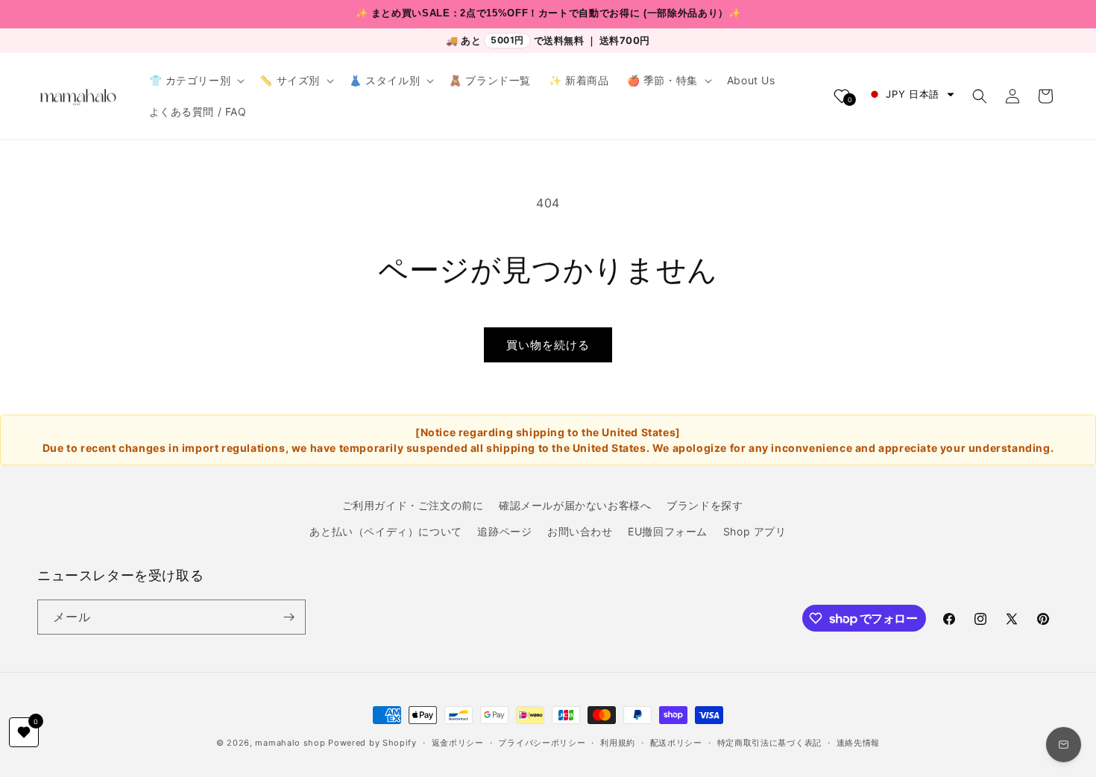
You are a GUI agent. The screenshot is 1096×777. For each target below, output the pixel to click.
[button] (195, 80)
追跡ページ (504, 531)
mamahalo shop (290, 742)
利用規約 (617, 742)
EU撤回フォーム (668, 531)
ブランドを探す (705, 505)
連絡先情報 (859, 742)
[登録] (288, 617)
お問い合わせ (580, 531)
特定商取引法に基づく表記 (769, 742)
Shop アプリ (755, 531)
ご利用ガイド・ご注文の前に (413, 505)
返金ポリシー (458, 742)
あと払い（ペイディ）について (385, 531)
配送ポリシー (676, 742)
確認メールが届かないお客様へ (575, 505)
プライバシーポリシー (541, 742)
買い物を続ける (548, 345)
